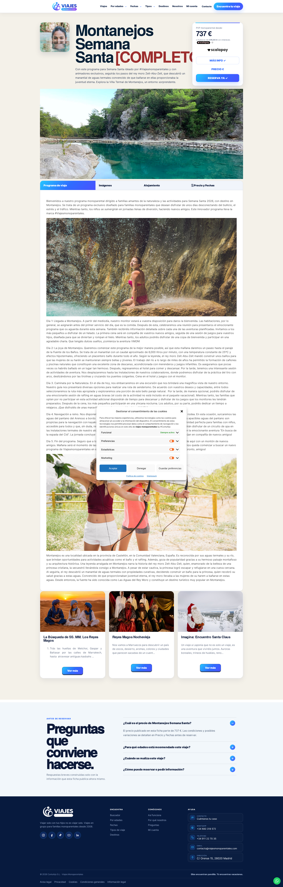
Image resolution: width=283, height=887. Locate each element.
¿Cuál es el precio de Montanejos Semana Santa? (157, 723)
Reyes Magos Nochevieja (131, 636)
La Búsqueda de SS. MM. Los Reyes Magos (70, 638)
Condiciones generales (92, 881)
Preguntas (153, 825)
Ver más (72, 670)
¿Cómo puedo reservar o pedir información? (153, 769)
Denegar (141, 468)
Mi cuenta (191, 6)
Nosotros (177, 6)
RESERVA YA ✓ (218, 78)
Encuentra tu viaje (228, 6)
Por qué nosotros (157, 820)
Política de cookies (135, 476)
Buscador (115, 815)
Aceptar (113, 468)
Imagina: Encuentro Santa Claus (205, 636)
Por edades (117, 6)
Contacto (207, 6)
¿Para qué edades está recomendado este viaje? (156, 747)
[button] (181, 411)
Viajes (103, 6)
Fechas (134, 6)
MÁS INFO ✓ (218, 60)
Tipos (148, 6)
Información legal (116, 881)
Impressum (152, 476)
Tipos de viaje (117, 829)
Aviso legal (45, 881)
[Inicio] (58, 812)
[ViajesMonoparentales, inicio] (64, 6)
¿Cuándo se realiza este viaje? (144, 758)
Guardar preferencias (170, 468)
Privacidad (60, 881)
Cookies (73, 881)
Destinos (164, 6)
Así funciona (154, 815)
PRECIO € (217, 69)
